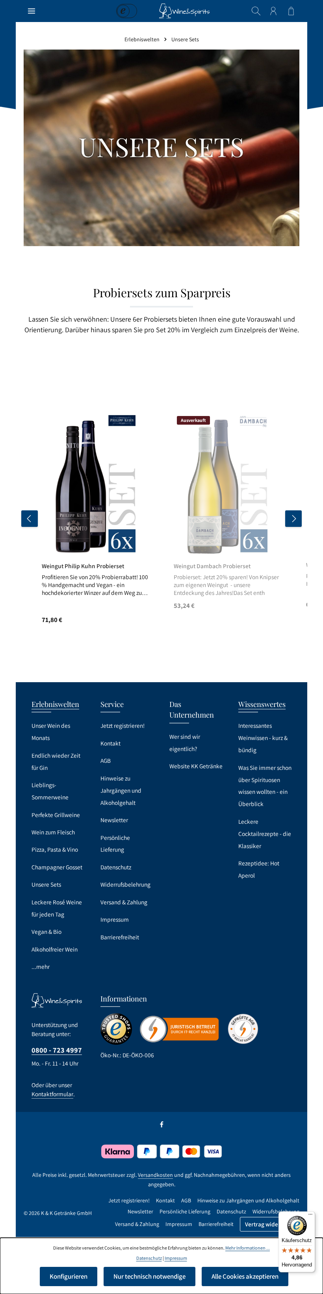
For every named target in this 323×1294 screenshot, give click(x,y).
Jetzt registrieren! (122, 725)
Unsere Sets (46, 884)
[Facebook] (161, 1126)
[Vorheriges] (29, 518)
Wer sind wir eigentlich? (184, 743)
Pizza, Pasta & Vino (55, 849)
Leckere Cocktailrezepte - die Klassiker (264, 833)
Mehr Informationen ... (247, 1247)
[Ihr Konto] (273, 11)
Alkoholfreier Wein (55, 949)
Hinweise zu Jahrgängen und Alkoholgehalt (120, 790)
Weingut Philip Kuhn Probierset (83, 566)
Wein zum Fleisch (53, 832)
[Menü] (31, 11)
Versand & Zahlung (123, 902)
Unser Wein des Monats (51, 732)
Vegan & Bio (46, 931)
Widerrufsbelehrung (125, 884)
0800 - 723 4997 (57, 1050)
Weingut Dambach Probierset (212, 566)
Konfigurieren (68, 1276)
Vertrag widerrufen (269, 1224)
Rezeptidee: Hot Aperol (258, 869)
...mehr (41, 966)
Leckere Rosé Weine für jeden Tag (57, 908)
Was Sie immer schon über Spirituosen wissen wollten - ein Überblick (264, 786)
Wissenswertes (262, 704)
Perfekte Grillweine (56, 815)
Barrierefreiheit (119, 937)
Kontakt (110, 743)
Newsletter (114, 820)
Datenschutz (115, 867)
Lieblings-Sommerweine (50, 791)
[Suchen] (256, 11)
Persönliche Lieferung (115, 844)
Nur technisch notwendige (149, 1276)
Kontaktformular (52, 1094)
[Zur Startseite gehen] (184, 11)
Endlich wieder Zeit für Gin (56, 761)
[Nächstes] (293, 518)
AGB (105, 760)
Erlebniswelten (55, 704)
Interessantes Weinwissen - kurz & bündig (263, 738)
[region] (161, 519)
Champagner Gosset (57, 867)
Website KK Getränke (196, 766)
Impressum (114, 919)
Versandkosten (155, 1174)
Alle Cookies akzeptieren (245, 1276)
